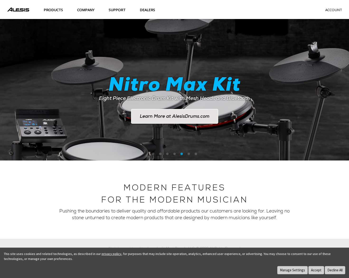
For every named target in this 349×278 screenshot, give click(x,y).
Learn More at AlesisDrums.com (174, 116)
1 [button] (153, 154)
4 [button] (174, 154)
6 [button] (188, 154)
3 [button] (167, 154)
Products (53, 9)
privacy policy (111, 254)
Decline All (335, 270)
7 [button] (195, 154)
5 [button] (181, 154)
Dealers (147, 9)
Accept (316, 270)
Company (85, 9)
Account (333, 9)
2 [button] (160, 154)
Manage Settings (292, 270)
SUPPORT (117, 9)
